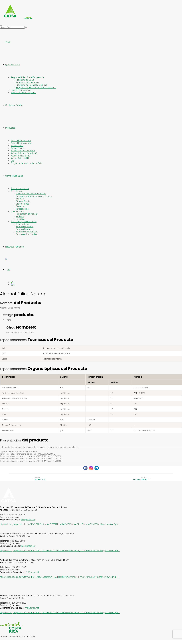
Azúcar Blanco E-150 (20, 155)
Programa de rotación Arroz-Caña (27, 163)
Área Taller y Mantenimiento (24, 221)
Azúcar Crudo (17, 145)
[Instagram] (91, 468)
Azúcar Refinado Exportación (24, 153)
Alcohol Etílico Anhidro (21, 143)
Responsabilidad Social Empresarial (27, 77)
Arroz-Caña (40, 479)
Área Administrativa (20, 188)
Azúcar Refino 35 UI (20, 158)
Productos (10, 128)
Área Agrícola (17, 191)
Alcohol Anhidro (140, 479)
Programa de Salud (25, 80)
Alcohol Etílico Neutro (21, 140)
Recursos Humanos (14, 247)
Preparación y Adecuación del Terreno (34, 196)
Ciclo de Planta (23, 201)
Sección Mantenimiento (27, 231)
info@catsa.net (28, 519)
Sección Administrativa (26, 234)
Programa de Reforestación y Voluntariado (36, 87)
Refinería (20, 216)
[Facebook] (85, 468)
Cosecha (20, 206)
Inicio (7, 42)
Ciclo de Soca (22, 204)
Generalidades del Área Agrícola (31, 193)
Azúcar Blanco (17, 148)
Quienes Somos (12, 64)
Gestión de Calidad (14, 105)
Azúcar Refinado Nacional (23, 150)
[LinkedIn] (96, 468)
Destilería (20, 219)
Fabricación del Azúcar (26, 214)
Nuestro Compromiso (21, 90)
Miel (12, 161)
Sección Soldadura (25, 229)
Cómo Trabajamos (14, 176)
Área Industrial (17, 211)
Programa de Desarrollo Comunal (31, 85)
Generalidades (22, 224)
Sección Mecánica (24, 226)
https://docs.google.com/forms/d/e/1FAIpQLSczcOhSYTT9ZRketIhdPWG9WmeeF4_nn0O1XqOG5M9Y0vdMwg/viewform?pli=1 (60, 524)
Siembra (20, 198)
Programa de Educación (27, 82)
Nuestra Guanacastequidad (23, 92)
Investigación (22, 209)
